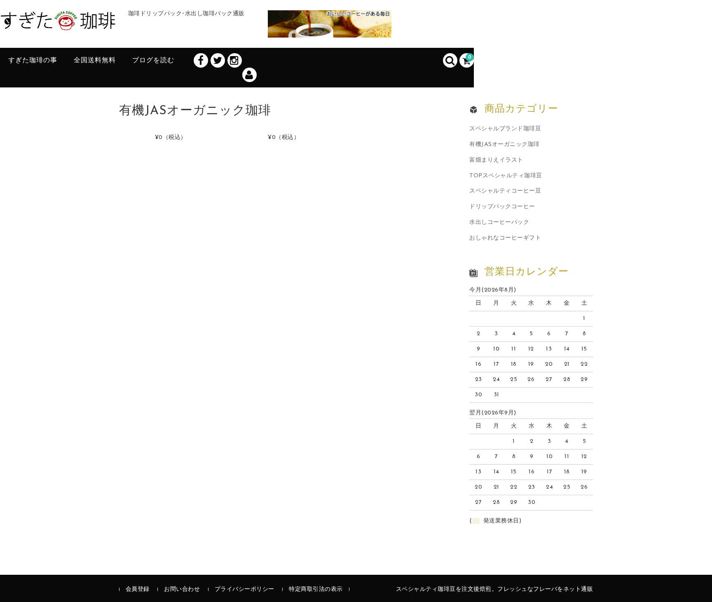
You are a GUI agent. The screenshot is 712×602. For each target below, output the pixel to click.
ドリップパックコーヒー (502, 207)
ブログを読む (153, 60)
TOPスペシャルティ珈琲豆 (505, 176)
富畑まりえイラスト (496, 160)
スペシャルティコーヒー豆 (505, 191)
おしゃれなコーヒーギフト (505, 238)
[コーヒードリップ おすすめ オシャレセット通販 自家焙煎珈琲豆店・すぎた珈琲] (58, 22)
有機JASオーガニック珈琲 (504, 144)
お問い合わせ (182, 589)
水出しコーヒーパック (499, 222)
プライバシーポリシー (244, 589)
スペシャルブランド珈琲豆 (505, 129)
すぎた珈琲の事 (32, 60)
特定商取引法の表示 (316, 589)
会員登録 (138, 589)
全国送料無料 (95, 60)
